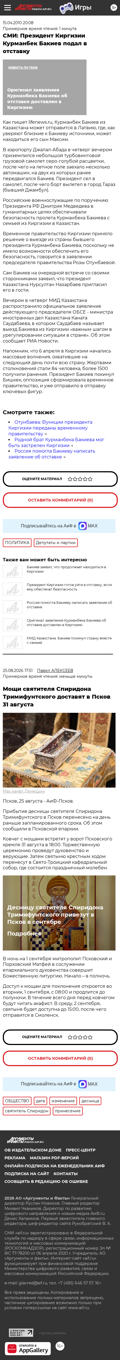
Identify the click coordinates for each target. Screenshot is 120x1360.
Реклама (14, 1157)
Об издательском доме (32, 1150)
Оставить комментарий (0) (60, 500)
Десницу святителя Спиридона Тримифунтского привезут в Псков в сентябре (55, 914)
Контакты (66, 1173)
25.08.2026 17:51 (18, 670)
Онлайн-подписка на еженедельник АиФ (54, 1165)
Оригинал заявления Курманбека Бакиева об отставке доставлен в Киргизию (66, 622)
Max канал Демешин (24, 791)
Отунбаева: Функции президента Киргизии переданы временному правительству (50, 428)
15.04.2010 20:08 (18, 22)
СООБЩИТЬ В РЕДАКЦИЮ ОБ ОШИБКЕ (46, 1181)
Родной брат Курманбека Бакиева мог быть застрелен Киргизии (56, 442)
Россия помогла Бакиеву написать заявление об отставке (51, 454)
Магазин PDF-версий (54, 1157)
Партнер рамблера (52, 1333)
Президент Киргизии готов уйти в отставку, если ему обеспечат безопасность (69, 587)
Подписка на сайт (26, 1173)
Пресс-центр (80, 1150)
